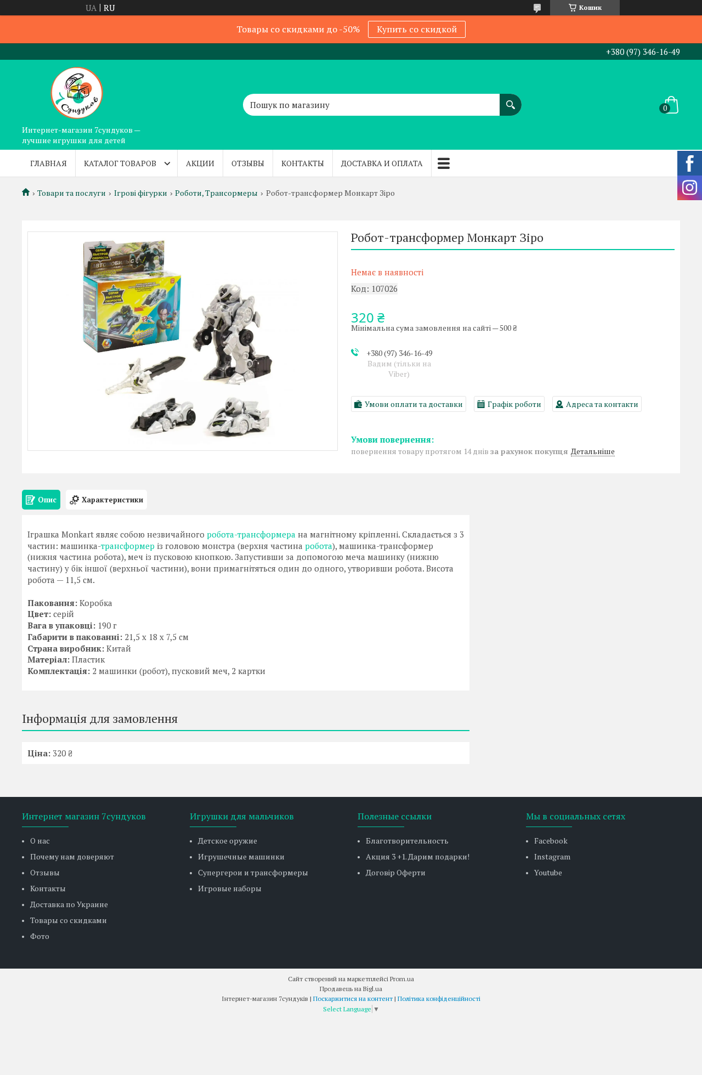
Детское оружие (227, 840)
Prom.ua (402, 979)
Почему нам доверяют (72, 856)
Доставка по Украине (69, 904)
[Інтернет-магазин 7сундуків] (77, 90)
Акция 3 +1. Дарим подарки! (417, 856)
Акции (200, 163)
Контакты (302, 163)
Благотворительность (407, 840)
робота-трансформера (251, 534)
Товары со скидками (68, 920)
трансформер (128, 545)
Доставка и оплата (382, 163)
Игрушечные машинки (241, 856)
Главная (48, 163)
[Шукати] (511, 99)
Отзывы (247, 163)
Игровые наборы (230, 888)
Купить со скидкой (417, 29)
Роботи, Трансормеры (216, 193)
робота (318, 545)
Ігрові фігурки (140, 193)
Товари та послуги (71, 193)
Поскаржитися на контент (353, 998)
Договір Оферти (396, 872)
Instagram (552, 856)
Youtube (548, 872)
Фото (39, 936)
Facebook (551, 840)
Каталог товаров (120, 163)
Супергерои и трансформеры (253, 872)
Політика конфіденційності (439, 998)
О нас (40, 840)
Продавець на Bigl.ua (351, 989)
